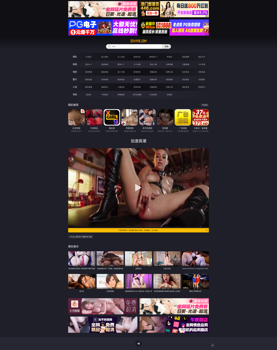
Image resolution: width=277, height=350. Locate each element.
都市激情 (88, 87)
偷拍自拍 (104, 72)
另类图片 (201, 79)
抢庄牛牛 (201, 57)
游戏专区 (137, 57)
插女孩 (88, 94)
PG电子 (89, 57)
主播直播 (185, 64)
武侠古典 (137, 87)
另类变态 (201, 72)
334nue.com (138, 41)
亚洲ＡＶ (88, 64)
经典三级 (169, 72)
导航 (75, 94)
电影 (75, 71)
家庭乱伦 (104, 87)
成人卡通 (121, 72)
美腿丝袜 (153, 79)
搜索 (166, 46)
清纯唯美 (169, 79)
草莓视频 (121, 94)
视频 (75, 64)
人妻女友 (121, 87)
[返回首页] (212, 345)
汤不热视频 (137, 94)
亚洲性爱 (88, 72)
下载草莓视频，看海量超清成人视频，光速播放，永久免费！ (138, 230)
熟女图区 (185, 79)
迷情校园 (153, 87)
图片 (75, 79)
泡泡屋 (169, 94)
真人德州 (104, 57)
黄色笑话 (185, 87)
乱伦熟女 (185, 72)
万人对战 (121, 57)
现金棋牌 (185, 57)
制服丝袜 (153, 72)
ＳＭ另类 (201, 64)
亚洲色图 (104, 79)
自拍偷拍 (104, 64)
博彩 (75, 56)
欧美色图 (121, 79)
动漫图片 (137, 79)
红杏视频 (153, 94)
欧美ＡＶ (121, 64)
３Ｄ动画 (137, 64)
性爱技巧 (201, 87)
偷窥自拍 (88, 79)
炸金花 (169, 57)
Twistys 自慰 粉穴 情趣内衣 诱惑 (81, 237)
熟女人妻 (153, 64)
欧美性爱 (137, 72)
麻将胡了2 (153, 57)
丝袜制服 (169, 64)
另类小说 (169, 87)
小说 (75, 87)
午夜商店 (104, 94)
